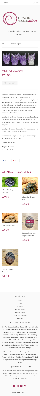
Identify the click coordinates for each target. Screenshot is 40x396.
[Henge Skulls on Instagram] (18, 386)
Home (3, 44)
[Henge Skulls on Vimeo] (25, 386)
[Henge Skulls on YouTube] (21, 386)
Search (20, 300)
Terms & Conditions (20, 315)
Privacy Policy (20, 309)
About (20, 303)
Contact (20, 306)
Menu (6, 3)
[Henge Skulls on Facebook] (14, 386)
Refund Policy (20, 312)
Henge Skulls (20, 392)
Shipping (20, 318)
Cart (36, 3)
